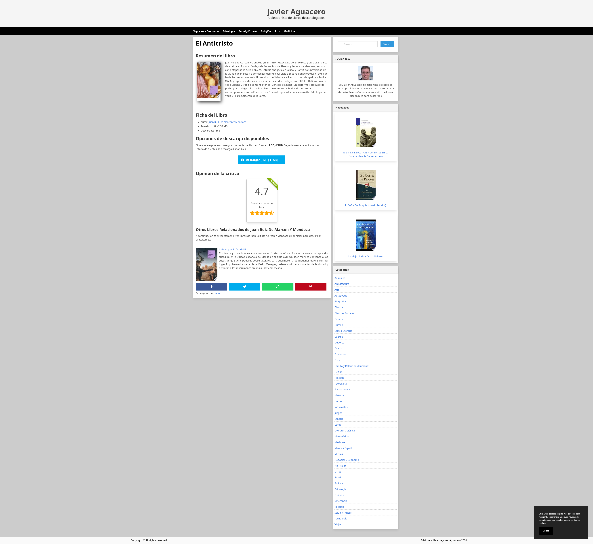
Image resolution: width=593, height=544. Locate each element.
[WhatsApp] (278, 287)
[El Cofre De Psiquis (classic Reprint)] (366, 185)
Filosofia (339, 377)
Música (338, 454)
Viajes (337, 524)
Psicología (229, 31)
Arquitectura (341, 284)
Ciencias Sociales (344, 313)
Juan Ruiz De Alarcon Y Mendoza (227, 122)
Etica (337, 360)
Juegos (338, 413)
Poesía (338, 477)
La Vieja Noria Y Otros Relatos (365, 256)
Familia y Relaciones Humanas (352, 366)
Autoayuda (340, 295)
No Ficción (340, 465)
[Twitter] (245, 287)
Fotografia (340, 383)
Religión (266, 31)
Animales (339, 278)
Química (339, 495)
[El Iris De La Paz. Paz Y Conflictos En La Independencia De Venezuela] (366, 133)
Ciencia (338, 307)
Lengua (338, 419)
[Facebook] (211, 287)
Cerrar (546, 530)
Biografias (340, 301)
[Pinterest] (311, 287)
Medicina (289, 31)
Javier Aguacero (296, 11)
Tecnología (340, 518)
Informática (341, 407)
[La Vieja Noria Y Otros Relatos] (366, 235)
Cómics (338, 319)
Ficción (338, 372)
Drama (217, 293)
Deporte (339, 342)
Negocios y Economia (206, 31)
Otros (337, 471)
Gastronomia (342, 389)
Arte (277, 31)
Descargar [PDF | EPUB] (262, 160)
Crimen (338, 325)
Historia (339, 395)
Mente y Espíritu (343, 448)
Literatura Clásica (344, 430)
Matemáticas (342, 436)
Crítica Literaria (343, 331)
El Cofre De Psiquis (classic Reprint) (365, 205)
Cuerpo (338, 336)
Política (338, 483)
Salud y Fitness (248, 31)
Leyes (337, 424)
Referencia (340, 501)
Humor (338, 401)
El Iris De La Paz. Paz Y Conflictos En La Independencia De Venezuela (365, 154)
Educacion (340, 354)
